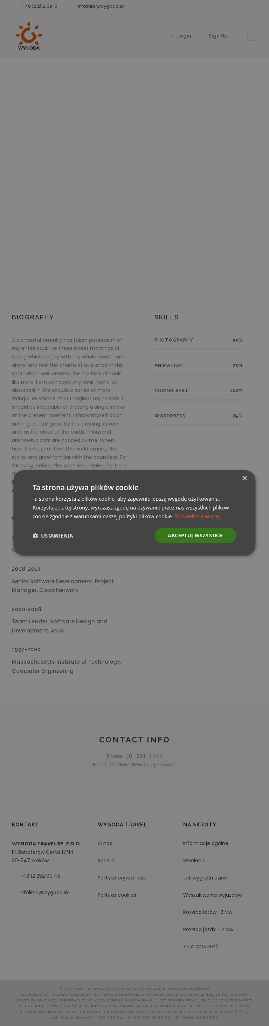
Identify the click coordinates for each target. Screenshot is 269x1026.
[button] (53, 535)
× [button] (244, 478)
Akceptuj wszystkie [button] (195, 535)
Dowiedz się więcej (197, 516)
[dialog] (134, 513)
